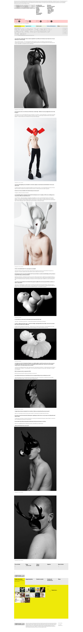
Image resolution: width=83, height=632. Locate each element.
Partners (49, 5)
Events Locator (39, 26)
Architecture (39, 5)
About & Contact (51, 6)
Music (37, 12)
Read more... (54, 590)
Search (49, 12)
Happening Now (28, 26)
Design (37, 8)
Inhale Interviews (18, 26)
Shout (49, 13)
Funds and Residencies (51, 26)
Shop (59, 26)
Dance (37, 7)
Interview (26, 35)
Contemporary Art (40, 6)
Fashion (38, 9)
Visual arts (38, 14)
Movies (37, 10)
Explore (49, 564)
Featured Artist (23, 35)
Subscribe (50, 11)
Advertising (49, 8)
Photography (39, 13)
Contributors (50, 7)
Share (49, 10)
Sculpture (29, 35)
